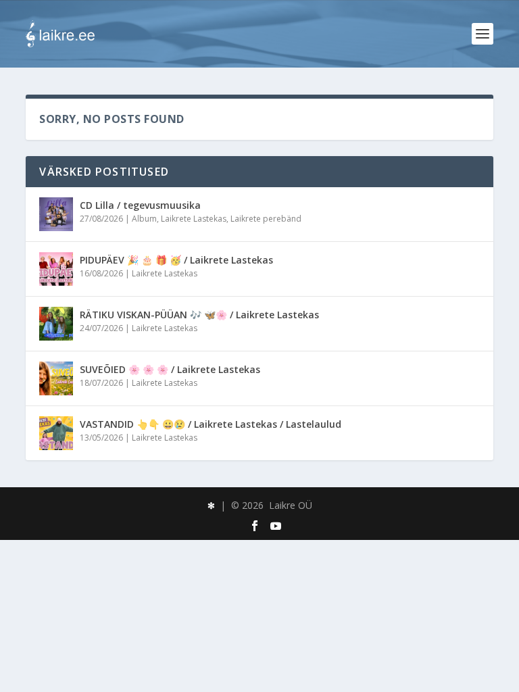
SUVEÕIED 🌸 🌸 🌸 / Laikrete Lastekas (170, 369)
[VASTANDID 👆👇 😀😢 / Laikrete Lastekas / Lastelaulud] (56, 433)
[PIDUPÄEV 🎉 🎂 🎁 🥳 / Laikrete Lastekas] (56, 269)
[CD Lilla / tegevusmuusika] (56, 214)
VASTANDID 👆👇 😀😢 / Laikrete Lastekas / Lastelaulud (210, 424)
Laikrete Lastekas (193, 218)
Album (144, 218)
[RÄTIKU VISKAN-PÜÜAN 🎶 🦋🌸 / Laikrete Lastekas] (56, 324)
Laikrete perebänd (265, 218)
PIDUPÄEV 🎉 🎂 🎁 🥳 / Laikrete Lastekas (176, 259)
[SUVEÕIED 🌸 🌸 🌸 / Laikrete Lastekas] (56, 378)
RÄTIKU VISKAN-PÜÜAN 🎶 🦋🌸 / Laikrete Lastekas (199, 314)
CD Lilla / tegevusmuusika (140, 205)
